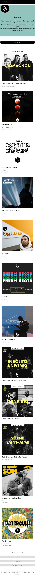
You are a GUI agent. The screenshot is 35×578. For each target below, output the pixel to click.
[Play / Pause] (13, 2)
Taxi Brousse (6, 541)
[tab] (17, 42)
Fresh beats (6, 296)
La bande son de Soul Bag (11, 498)
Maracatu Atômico (8, 339)
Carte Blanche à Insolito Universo (14, 380)
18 (22, 552)
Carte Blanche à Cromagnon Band (14, 83)
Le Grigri (4, 1)
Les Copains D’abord (9, 167)
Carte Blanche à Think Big (11, 419)
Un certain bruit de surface (11, 210)
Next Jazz (5, 253)
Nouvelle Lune (7, 124)
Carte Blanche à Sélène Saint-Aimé (14, 457)
